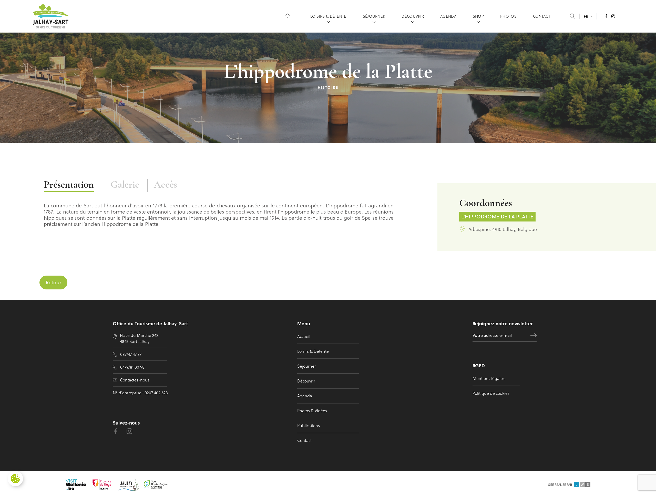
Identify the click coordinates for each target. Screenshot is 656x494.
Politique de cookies (491, 393)
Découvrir (413, 16)
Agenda (448, 16)
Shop (478, 16)
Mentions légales (489, 378)
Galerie (124, 185)
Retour (53, 282)
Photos (508, 16)
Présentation (69, 185)
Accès (165, 185)
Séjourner (374, 16)
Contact (541, 16)
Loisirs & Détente (328, 16)
